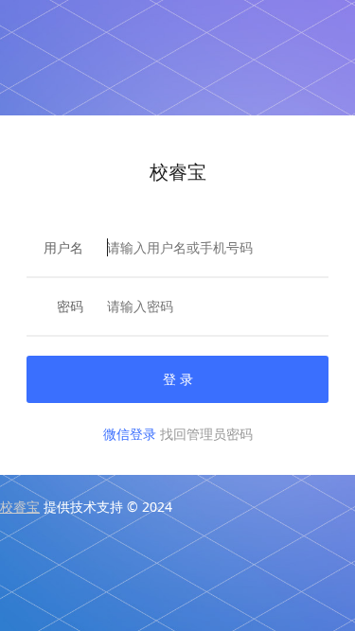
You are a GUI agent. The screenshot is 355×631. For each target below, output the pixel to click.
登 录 (178, 379)
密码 (70, 306)
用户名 (63, 247)
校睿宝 (20, 507)
